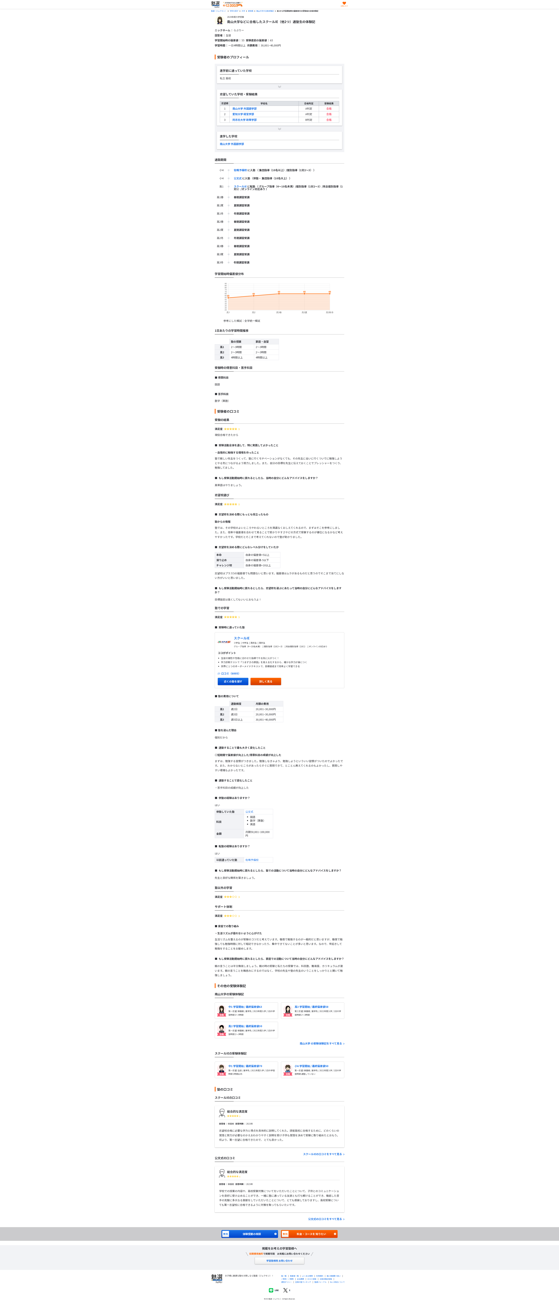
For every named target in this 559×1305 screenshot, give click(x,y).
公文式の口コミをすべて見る (325, 1219)
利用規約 (319, 1276)
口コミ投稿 (311, 1279)
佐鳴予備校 (240, 170)
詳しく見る (265, 681)
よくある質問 (307, 1276)
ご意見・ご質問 (287, 1279)
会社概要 (300, 1279)
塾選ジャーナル (320, 1282)
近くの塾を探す (233, 681)
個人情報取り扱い (334, 1276)
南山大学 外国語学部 (244, 108)
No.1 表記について (337, 1282)
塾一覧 (283, 1276)
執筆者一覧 (294, 1276)
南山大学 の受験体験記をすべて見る (321, 1043)
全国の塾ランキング (303, 1282)
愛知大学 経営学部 (243, 114)
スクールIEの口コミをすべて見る (323, 1154)
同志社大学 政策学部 (244, 120)
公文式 (238, 178)
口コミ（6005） (231, 673)
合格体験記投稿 (326, 1279)
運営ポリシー (286, 1282)
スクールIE (240, 186)
